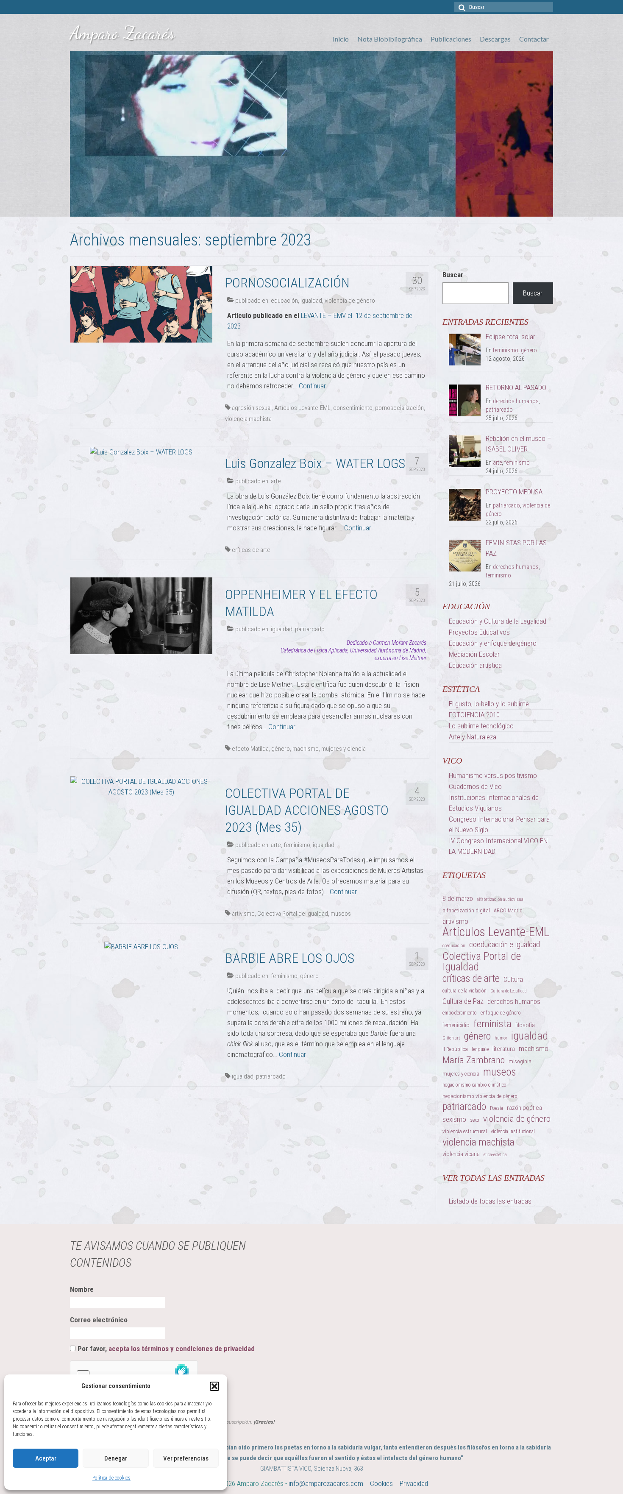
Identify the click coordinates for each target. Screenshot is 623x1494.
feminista (492, 1023)
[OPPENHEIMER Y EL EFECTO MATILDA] (141, 615)
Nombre (82, 1289)
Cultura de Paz (463, 1001)
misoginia (520, 1061)
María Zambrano (473, 1060)
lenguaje (480, 1049)
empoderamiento (459, 1013)
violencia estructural (464, 1131)
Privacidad (414, 1483)
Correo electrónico (99, 1320)
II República (455, 1049)
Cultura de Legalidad (508, 991)
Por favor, (166, 1348)
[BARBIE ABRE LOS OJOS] (141, 946)
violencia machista (248, 419)
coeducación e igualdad (504, 944)
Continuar (312, 386)
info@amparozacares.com (326, 1483)
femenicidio (456, 1025)
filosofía (525, 1025)
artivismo (243, 913)
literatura (503, 1049)
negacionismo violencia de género (479, 1096)
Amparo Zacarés (122, 33)
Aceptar (45, 1458)
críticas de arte (251, 550)
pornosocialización (399, 408)
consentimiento (353, 408)
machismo (305, 749)
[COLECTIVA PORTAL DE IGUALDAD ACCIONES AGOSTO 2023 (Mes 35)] (141, 786)
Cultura (513, 979)
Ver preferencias (186, 1458)
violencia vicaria (461, 1154)
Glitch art (451, 1038)
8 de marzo (457, 899)
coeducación (453, 945)
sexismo (454, 1119)
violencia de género (350, 300)
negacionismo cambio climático (474, 1085)
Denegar (115, 1458)
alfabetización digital (466, 910)
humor (501, 1038)
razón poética (524, 1108)
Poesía (496, 1108)
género (280, 749)
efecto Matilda (250, 749)
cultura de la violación (464, 991)
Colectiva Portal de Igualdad (292, 913)
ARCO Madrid (508, 911)
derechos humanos (516, 401)
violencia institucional (513, 1131)
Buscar (452, 274)
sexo (474, 1120)
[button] (214, 1386)
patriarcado (310, 629)
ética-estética (495, 1154)
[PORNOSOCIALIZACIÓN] (141, 303)
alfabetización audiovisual (501, 899)
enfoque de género (501, 1012)
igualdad (311, 300)
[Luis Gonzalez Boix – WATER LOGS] (141, 451)
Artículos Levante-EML (302, 408)
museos (341, 913)
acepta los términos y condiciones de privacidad (181, 1348)
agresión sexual (252, 408)
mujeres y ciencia (343, 749)
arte (276, 481)
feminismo (297, 845)
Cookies (381, 1483)
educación (284, 300)
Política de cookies (111, 1478)
